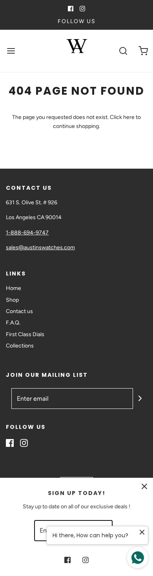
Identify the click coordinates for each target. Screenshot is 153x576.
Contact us (19, 311)
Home (13, 288)
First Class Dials (25, 334)
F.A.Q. (13, 322)
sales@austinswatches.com (40, 247)
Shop (12, 300)
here (129, 117)
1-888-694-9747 (27, 232)
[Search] (123, 51)
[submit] (140, 398)
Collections (20, 345)
